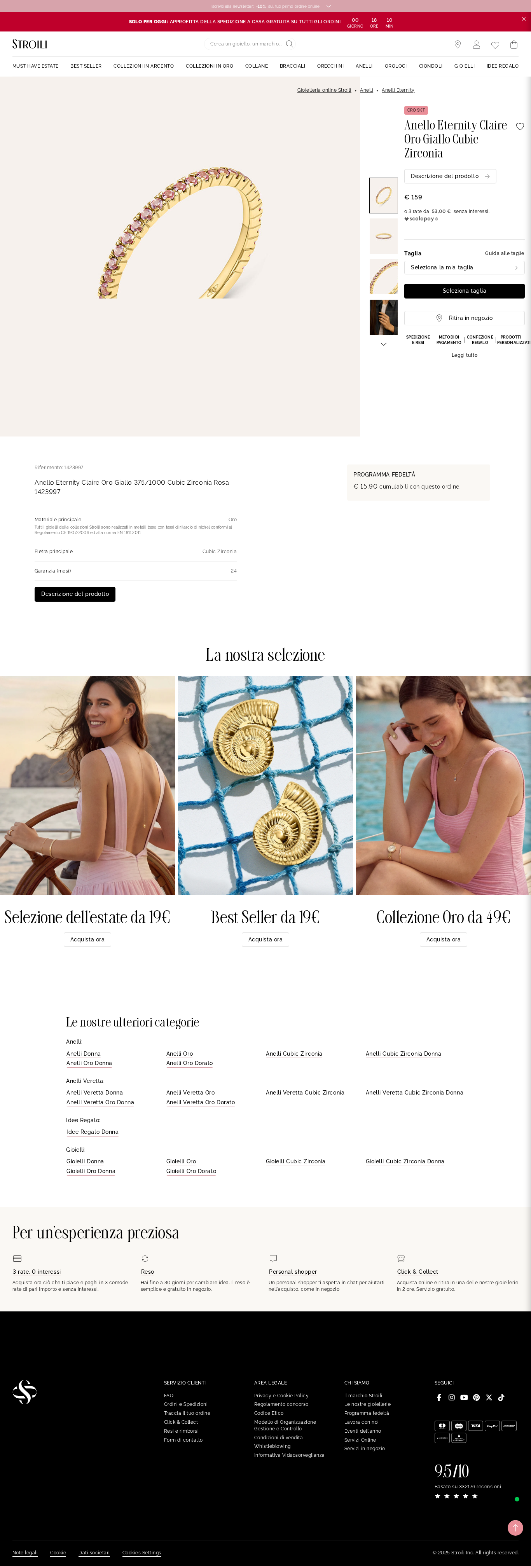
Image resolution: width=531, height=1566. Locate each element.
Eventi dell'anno (362, 1431)
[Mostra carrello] (514, 45)
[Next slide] (383, 343)
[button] (464, 347)
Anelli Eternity (398, 90)
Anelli (366, 90)
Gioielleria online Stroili (324, 90)
